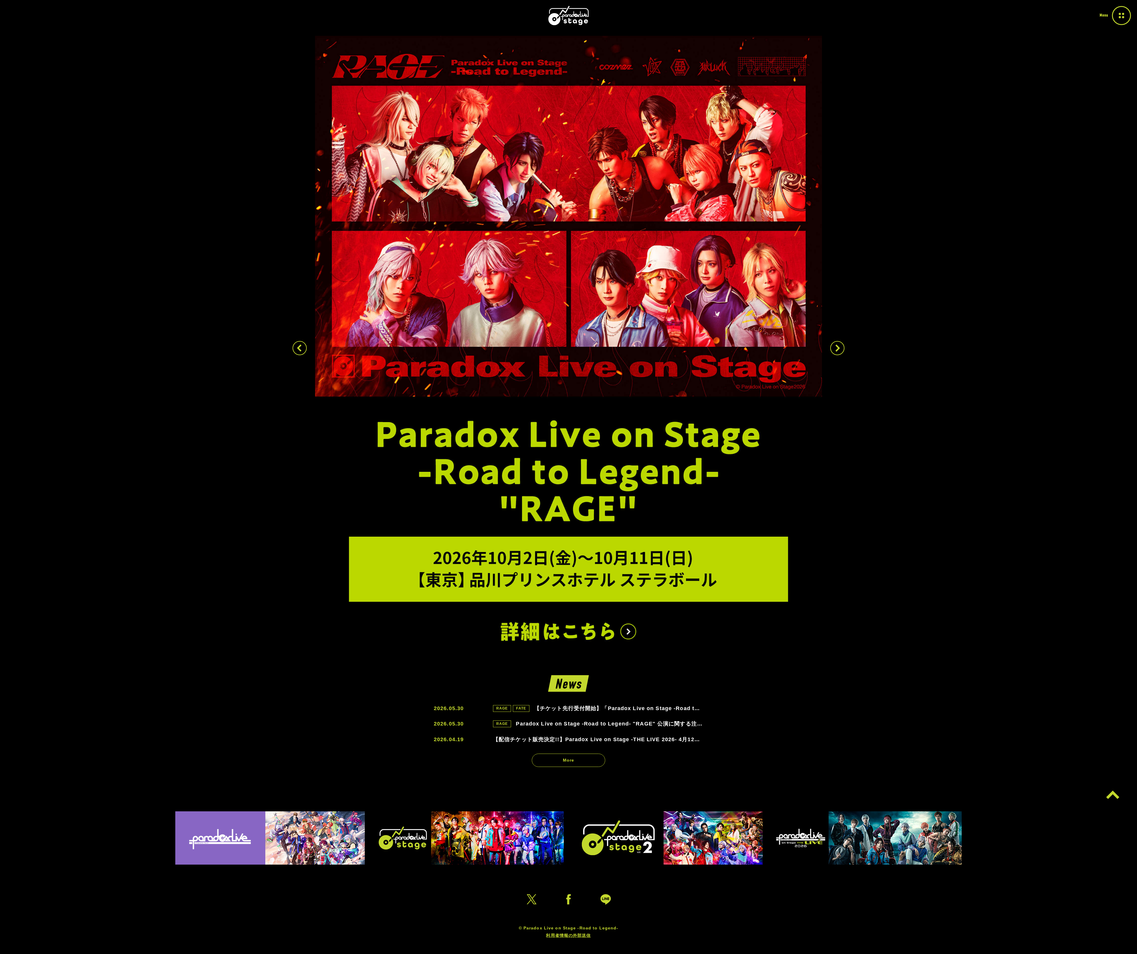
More (568, 760)
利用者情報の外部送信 (568, 935)
